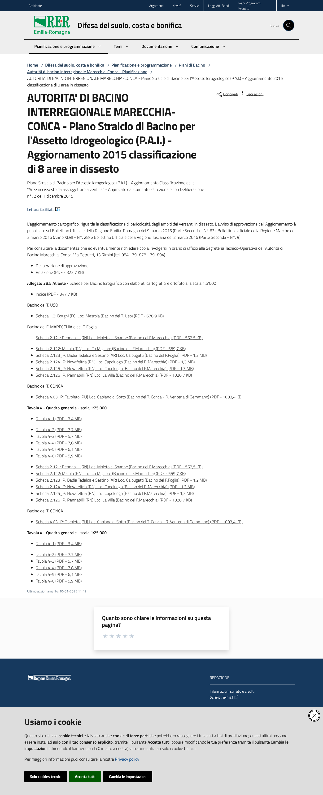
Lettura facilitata (40, 209)
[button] (288, 25)
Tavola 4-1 (59, 419)
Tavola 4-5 (59, 449)
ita (283, 5)
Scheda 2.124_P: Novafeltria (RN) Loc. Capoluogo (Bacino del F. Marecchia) (115, 362)
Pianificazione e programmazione (141, 65)
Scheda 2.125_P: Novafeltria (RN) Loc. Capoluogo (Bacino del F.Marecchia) (115, 368)
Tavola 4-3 (59, 436)
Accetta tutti (85, 776)
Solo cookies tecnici (45, 776)
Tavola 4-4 (59, 443)
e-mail (228, 697)
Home (32, 65)
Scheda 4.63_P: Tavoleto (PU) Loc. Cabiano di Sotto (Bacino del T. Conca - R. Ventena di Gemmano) (139, 397)
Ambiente (35, 5)
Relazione (60, 272)
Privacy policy (127, 759)
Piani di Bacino (192, 65)
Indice (56, 294)
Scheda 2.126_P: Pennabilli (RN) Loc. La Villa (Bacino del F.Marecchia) (114, 375)
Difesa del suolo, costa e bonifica (74, 65)
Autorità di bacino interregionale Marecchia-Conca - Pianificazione (87, 71)
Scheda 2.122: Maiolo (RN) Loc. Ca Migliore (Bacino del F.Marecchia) (111, 348)
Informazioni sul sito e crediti (232, 691)
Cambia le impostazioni (128, 776)
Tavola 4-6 (59, 456)
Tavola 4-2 (59, 429)
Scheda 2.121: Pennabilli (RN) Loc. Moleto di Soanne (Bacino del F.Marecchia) (119, 337)
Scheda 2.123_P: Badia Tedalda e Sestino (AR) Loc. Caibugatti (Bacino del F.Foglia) (121, 355)
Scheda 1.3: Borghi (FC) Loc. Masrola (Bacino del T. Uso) (100, 316)
